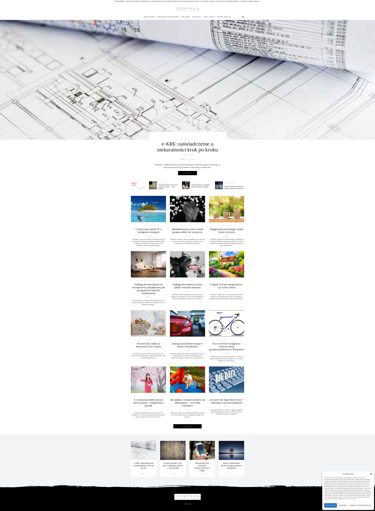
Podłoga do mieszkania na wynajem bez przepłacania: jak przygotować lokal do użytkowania (148, 289)
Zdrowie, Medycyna (224, 17)
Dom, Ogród (185, 17)
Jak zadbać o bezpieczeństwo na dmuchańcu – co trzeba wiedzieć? (187, 402)
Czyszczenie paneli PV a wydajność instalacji (148, 231)
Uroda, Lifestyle (209, 17)
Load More (186, 426)
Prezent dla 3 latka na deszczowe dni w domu (148, 345)
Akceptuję (330, 505)
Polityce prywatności (351, 498)
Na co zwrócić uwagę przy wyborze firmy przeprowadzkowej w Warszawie (226, 346)
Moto (187, 339)
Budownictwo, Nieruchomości (168, 17)
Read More (186, 173)
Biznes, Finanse (149, 17)
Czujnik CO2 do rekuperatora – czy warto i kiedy (226, 286)
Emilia (186, 159)
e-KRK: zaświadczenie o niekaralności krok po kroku (187, 147)
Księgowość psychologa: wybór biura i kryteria (226, 231)
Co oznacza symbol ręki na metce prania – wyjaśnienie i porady (148, 402)
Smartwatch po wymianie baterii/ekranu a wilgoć (200, 186)
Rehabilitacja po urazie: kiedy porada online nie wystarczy (187, 231)
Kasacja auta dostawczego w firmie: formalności (187, 345)
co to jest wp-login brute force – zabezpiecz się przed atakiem (226, 401)
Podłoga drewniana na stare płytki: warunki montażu (187, 286)
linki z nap (187, 504)
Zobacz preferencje (360, 505)
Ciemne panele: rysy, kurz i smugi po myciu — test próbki (168, 187)
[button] (371, 474)
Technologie (196, 17)
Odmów (343, 505)
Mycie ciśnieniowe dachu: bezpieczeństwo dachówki (234, 187)
